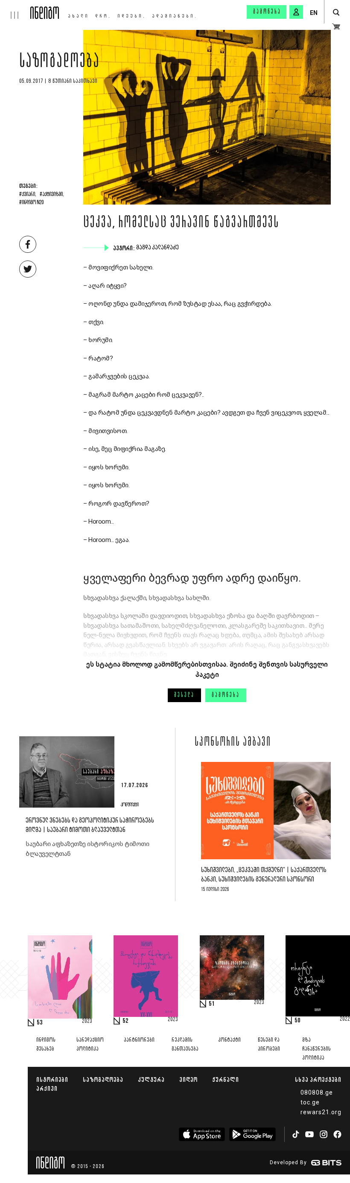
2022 (345, 1019)
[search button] (336, 12)
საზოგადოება (59, 63)
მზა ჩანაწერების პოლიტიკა (316, 1049)
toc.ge (310, 1102)
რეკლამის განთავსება (185, 1044)
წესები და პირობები (269, 1044)
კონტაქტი (229, 1040)
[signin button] (296, 12)
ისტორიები (52, 1079)
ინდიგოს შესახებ (45, 1044)
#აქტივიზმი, (52, 195)
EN (314, 12)
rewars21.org (320, 1112)
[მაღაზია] (336, 26)
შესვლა (184, 695)
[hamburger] (15, 9)
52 (125, 1021)
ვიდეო (188, 1079)
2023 (87, 1022)
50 (297, 1020)
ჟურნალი (225, 1079)
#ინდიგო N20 (31, 203)
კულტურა (151, 1079)
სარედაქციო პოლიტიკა (90, 1044)
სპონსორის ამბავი (233, 742)
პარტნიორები (139, 1040)
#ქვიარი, (27, 195)
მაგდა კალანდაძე (158, 247)
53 (40, 1022)
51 (212, 1004)
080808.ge (316, 1092)
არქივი (47, 1088)
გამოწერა (267, 12)
